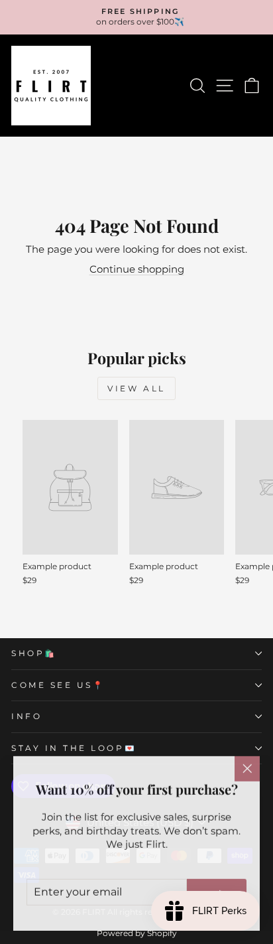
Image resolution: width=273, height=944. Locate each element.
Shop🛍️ (34, 653)
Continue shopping (136, 269)
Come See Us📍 (58, 685)
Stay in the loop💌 (73, 748)
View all (136, 388)
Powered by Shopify (137, 933)
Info (26, 716)
